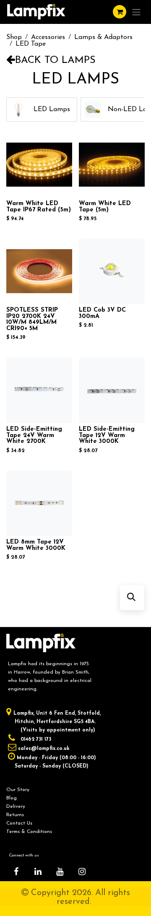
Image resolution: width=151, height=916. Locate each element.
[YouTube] (60, 871)
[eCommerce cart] (119, 11)
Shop (14, 37)
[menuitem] (41, 109)
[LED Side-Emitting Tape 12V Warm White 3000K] (112, 390)
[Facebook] (16, 871)
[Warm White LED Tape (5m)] (112, 165)
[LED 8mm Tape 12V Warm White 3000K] (39, 503)
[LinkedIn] (38, 871)
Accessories (48, 37)
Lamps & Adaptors (103, 37)
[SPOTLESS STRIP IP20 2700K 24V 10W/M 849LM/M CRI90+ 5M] (39, 271)
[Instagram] (81, 871)
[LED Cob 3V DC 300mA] (112, 271)
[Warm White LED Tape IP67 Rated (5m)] (39, 165)
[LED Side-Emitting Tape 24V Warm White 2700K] (39, 390)
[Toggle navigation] (136, 12)
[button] (131, 597)
